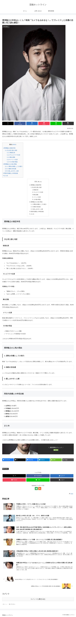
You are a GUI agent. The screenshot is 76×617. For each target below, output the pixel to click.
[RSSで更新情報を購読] (39, 488)
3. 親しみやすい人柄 (12, 171)
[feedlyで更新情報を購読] (36, 488)
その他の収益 (12, 162)
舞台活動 (11, 157)
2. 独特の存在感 (10, 168)
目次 (36, 181)
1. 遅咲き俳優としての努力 (13, 166)
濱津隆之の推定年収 (9, 148)
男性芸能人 (6, 468)
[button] (68, 123)
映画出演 (11, 152)
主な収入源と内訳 (11, 150)
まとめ (5, 175)
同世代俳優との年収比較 (10, 173)
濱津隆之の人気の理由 (10, 164)
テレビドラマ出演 (13, 155)
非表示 (14, 144)
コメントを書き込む (38, 599)
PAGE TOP (73, 597)
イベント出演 (12, 159)
